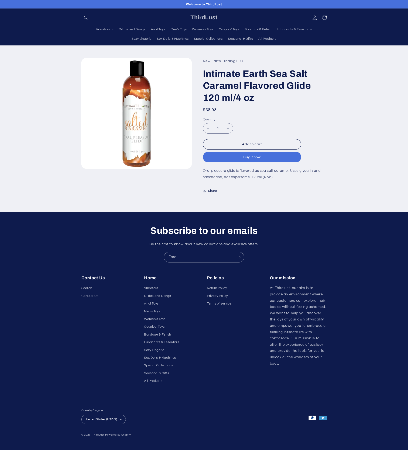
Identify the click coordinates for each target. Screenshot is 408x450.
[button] (86, 18)
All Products (153, 380)
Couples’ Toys (154, 326)
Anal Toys (151, 303)
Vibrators (151, 288)
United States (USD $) (101, 419)
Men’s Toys (152, 311)
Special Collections (158, 365)
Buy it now (252, 157)
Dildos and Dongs (157, 296)
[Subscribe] (239, 257)
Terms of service (219, 303)
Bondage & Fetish (157, 334)
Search (86, 288)
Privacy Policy (217, 296)
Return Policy (217, 288)
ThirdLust (98, 435)
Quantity (209, 119)
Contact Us (89, 296)
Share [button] (212, 190)
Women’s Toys (155, 319)
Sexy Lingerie (154, 350)
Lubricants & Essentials (161, 342)
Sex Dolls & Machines (160, 357)
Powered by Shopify (118, 435)
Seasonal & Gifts (156, 373)
